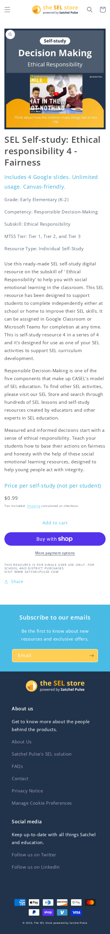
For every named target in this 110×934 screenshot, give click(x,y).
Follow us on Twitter (34, 855)
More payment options (55, 552)
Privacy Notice (27, 791)
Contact (20, 778)
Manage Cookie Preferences (42, 803)
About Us (22, 742)
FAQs (17, 766)
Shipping (33, 506)
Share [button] (17, 581)
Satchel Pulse (78, 922)
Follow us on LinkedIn (36, 867)
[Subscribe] (91, 655)
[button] (7, 9)
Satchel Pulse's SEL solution (42, 754)
